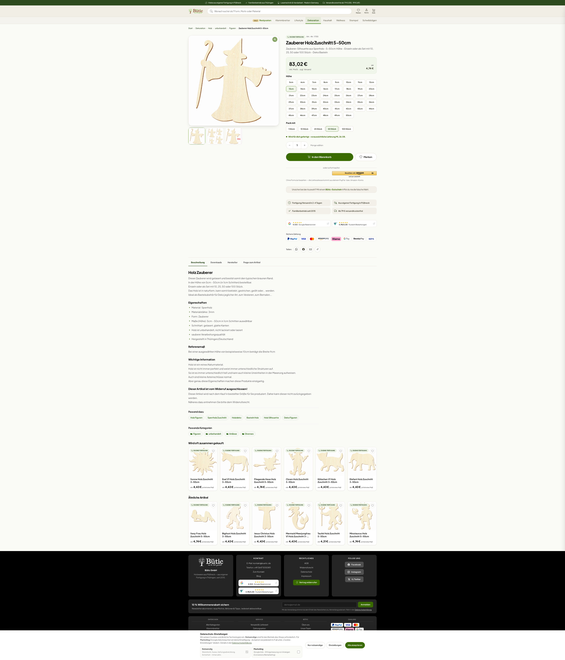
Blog (258, 576)
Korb (373, 13)
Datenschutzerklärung (363, 610)
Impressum (306, 576)
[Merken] (213, 451)
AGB (306, 563)
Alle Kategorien (213, 625)
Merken (358, 13)
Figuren (232, 28)
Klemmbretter (283, 20)
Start (190, 28)
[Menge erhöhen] (304, 145)
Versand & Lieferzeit (259, 625)
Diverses (249, 433)
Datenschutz (306, 572)
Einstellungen (335, 645)
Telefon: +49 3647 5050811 (258, 567)
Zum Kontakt (258, 572)
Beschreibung (198, 262)
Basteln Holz (253, 417)
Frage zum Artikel (252, 262)
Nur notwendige (315, 645)
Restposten (262, 20)
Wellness (340, 20)
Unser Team (306, 628)
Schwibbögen (370, 20)
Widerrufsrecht (306, 567)
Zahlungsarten (259, 628)
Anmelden (365, 604)
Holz (210, 28)
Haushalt (327, 20)
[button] (354, 174)
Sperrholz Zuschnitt (217, 417)
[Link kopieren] (317, 249)
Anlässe (233, 433)
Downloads (216, 262)
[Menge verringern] (289, 145)
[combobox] (281, 11)
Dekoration (313, 20)
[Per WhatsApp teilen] (296, 249)
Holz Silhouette (271, 417)
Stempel (353, 20)
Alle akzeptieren (355, 645)
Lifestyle (298, 20)
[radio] (291, 82)
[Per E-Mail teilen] (310, 249)
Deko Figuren (290, 417)
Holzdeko (236, 417)
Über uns (306, 625)
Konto (366, 13)
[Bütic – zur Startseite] (195, 11)
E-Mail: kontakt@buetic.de (259, 563)
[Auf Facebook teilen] (303, 249)
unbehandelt (220, 28)
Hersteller (232, 262)
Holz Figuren (196, 417)
